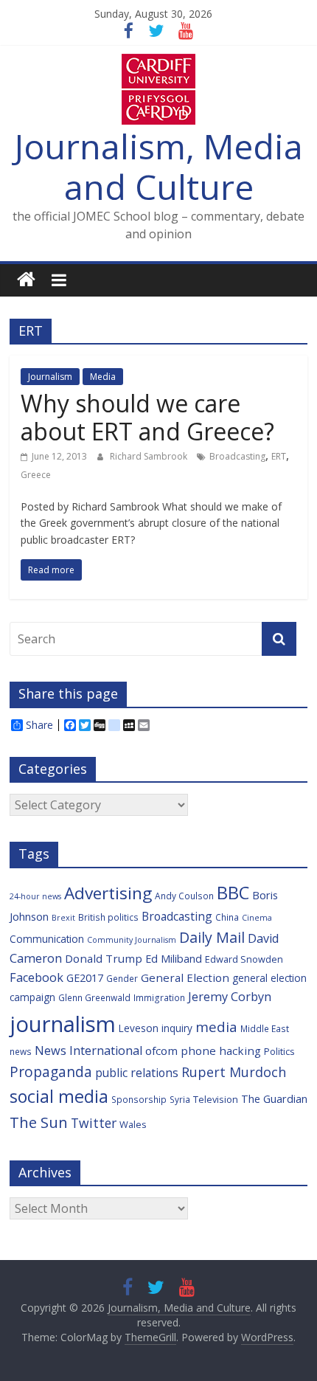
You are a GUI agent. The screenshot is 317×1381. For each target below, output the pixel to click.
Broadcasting (237, 456)
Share (39, 725)
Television (215, 1099)
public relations (136, 1073)
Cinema (257, 918)
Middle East (264, 1028)
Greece (36, 474)
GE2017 (84, 978)
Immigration (159, 997)
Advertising (108, 893)
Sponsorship (139, 1099)
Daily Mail (212, 937)
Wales (133, 1124)
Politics (279, 1051)
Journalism (50, 376)
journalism (63, 1024)
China (227, 917)
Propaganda (51, 1071)
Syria (180, 1099)
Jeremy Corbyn (229, 997)
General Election (185, 977)
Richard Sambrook (149, 456)
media (216, 1026)
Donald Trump (103, 958)
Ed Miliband (173, 959)
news (21, 1051)
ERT (278, 456)
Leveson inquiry (155, 1028)
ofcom (161, 1050)
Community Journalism (131, 940)
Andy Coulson (184, 895)
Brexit (63, 918)
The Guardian (274, 1099)
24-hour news (35, 896)
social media (59, 1096)
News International (88, 1050)
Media (103, 376)
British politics (108, 917)
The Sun (39, 1122)
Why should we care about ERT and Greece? (147, 417)
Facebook (36, 977)
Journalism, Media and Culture (159, 166)
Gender (122, 978)
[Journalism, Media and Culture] (26, 280)
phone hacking (221, 1050)
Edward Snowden (244, 959)
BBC (233, 892)
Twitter (93, 1123)
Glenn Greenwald (94, 997)
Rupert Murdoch (233, 1072)
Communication (47, 939)
